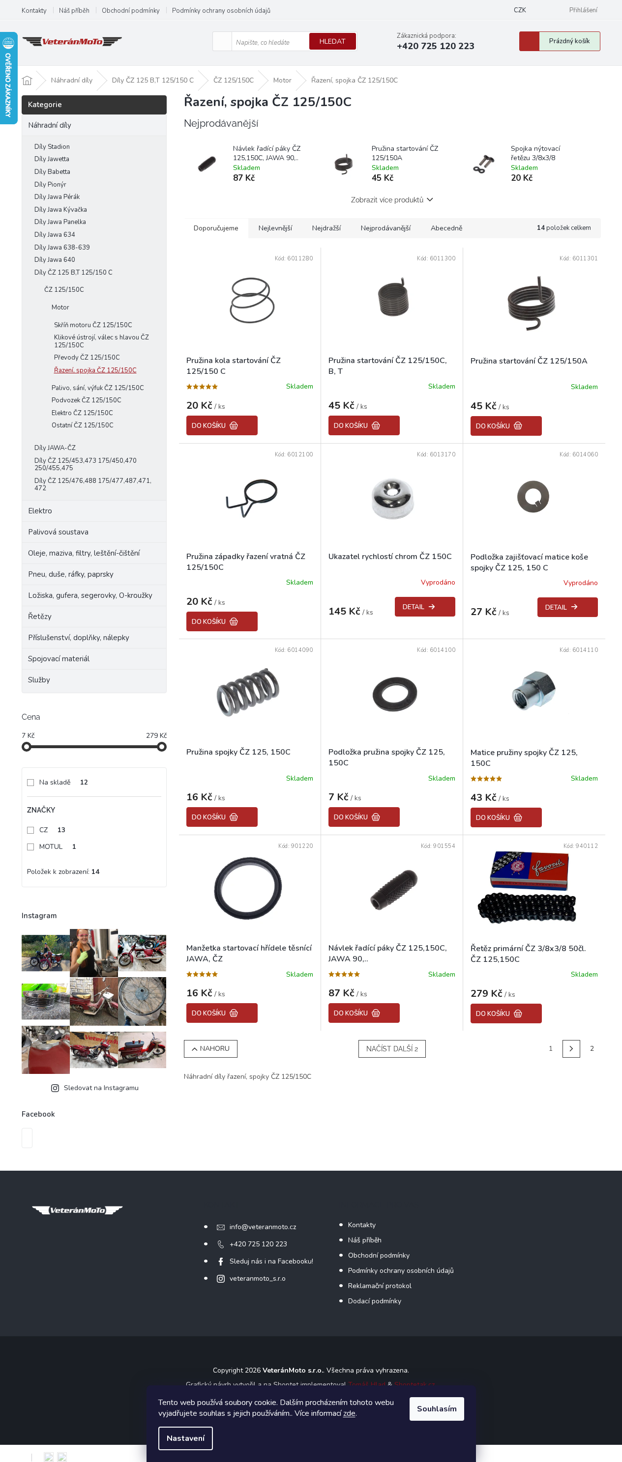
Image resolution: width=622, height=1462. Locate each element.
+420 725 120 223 (258, 1244)
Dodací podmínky (374, 1301)
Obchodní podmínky (131, 10)
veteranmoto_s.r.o (258, 1278)
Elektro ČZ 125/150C (82, 413)
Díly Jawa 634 (54, 234)
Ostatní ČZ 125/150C (83, 425)
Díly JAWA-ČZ (55, 448)
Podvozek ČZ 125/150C (86, 400)
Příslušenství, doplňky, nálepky (78, 638)
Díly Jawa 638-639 (62, 247)
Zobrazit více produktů (387, 200)
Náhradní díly (49, 125)
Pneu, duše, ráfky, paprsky (71, 574)
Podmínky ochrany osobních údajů (221, 10)
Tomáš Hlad (366, 1384)
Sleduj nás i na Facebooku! (271, 1261)
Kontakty (34, 10)
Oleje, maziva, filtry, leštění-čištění (84, 553)
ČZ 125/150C (64, 289)
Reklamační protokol (380, 1286)
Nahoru (215, 1048)
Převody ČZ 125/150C (87, 357)
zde (349, 1413)
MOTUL (57, 846)
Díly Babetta (52, 172)
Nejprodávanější (386, 228)
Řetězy (40, 616)
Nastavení (186, 1438)
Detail (413, 607)
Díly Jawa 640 (54, 259)
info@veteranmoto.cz (263, 1227)
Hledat (333, 41)
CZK (520, 10)
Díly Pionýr (50, 184)
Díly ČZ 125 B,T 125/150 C (73, 272)
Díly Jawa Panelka (60, 222)
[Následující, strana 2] (571, 1049)
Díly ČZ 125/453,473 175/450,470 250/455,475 (85, 464)
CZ (52, 830)
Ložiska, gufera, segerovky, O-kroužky (90, 595)
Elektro (40, 511)
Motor (60, 307)
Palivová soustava (58, 532)
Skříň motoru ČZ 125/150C (93, 325)
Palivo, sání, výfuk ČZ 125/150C (98, 388)
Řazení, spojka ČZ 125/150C (95, 370)
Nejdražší (326, 228)
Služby (39, 680)
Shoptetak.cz (414, 1384)
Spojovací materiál (58, 659)
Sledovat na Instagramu (101, 1088)
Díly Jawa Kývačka (60, 209)
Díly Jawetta (51, 159)
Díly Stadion (52, 146)
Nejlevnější (275, 228)
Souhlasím (437, 1409)
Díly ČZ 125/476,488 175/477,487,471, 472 (92, 485)
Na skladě (63, 782)
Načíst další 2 (392, 1049)
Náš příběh (74, 10)
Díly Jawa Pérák (57, 197)
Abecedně (446, 228)
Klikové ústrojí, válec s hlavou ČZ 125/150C (101, 341)
